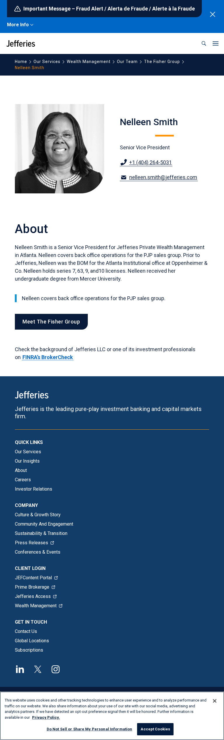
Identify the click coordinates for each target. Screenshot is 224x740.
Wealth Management (89, 61)
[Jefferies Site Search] (204, 43)
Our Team (127, 61)
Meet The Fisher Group (51, 322)
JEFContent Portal (33, 577)
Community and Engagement (44, 524)
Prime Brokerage (32, 587)
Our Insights (27, 461)
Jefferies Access (33, 596)
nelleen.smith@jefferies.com (163, 177)
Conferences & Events (37, 552)
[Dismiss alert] (212, 14)
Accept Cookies (155, 729)
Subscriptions (29, 650)
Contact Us (26, 631)
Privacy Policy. (46, 717)
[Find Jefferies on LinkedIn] (20, 668)
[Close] (214, 700)
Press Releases (31, 542)
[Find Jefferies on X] (38, 668)
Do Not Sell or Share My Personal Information (89, 729)
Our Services (47, 61)
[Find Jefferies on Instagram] (55, 668)
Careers (23, 479)
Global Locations (32, 640)
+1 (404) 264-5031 (150, 162)
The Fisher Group (162, 61)
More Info (18, 24)
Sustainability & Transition (41, 533)
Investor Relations (33, 489)
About (21, 470)
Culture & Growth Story (38, 514)
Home (21, 61)
